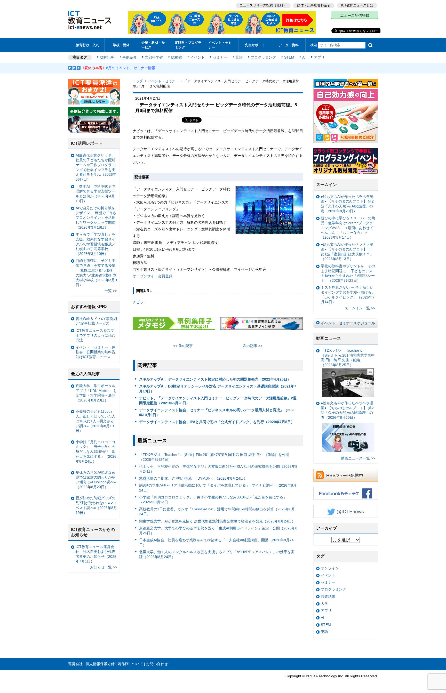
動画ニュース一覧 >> (358, 458)
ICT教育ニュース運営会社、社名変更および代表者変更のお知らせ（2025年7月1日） (96, 554)
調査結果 (328, 596)
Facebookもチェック (345, 493)
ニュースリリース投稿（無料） (263, 5)
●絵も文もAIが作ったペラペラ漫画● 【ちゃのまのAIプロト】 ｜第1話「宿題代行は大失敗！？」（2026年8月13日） (347, 251)
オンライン (330, 568)
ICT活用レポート (86, 143)
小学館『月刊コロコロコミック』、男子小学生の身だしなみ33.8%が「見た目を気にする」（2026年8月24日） (213, 499)
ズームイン (326, 184)
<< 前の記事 (183, 346)
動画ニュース (328, 338)
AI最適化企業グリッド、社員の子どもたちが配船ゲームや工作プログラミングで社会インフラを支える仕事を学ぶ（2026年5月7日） (96, 167)
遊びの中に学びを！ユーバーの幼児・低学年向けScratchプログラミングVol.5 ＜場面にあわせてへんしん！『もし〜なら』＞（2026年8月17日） (348, 227)
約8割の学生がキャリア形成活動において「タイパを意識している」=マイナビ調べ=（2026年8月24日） (218, 487)
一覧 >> (111, 291)
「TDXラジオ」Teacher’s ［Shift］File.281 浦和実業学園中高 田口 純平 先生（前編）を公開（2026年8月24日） (214, 457)
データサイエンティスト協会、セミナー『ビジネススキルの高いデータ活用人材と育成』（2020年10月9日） (217, 412)
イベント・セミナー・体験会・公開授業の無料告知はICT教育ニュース (95, 352)
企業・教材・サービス (153, 45)
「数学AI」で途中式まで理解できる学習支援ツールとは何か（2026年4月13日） (95, 193)
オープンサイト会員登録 (152, 276)
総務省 (176, 57)
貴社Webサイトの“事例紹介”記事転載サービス (96, 321)
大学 (324, 603)
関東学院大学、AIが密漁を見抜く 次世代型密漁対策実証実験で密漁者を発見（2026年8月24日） (217, 521)
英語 (239, 57)
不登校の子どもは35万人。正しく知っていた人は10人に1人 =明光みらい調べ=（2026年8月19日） (95, 421)
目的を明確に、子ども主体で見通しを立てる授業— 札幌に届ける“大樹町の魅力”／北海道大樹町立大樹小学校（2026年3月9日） (96, 273)
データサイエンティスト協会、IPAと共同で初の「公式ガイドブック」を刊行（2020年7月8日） (216, 422)
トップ (138, 81)
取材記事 (107, 57)
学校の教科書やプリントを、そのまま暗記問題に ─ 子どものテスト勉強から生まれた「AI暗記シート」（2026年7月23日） (348, 273)
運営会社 (75, 664)
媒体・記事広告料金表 (314, 5)
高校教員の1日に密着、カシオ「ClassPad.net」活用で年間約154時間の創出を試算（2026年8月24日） (217, 511)
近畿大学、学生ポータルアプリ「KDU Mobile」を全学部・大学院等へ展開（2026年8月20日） (96, 393)
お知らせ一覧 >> (103, 567)
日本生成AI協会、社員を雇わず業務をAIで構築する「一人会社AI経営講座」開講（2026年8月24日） (216, 542)
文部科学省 (154, 57)
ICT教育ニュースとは (357, 5)
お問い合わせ (157, 664)
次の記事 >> (252, 346)
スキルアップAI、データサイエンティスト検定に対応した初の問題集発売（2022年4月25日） (215, 379)
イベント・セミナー (220, 45)
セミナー (220, 57)
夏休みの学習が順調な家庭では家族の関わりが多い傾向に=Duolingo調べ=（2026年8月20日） (96, 479)
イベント (197, 57)
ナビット (140, 302)
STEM (289, 57)
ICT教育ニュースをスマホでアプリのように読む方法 (95, 335)
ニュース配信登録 (354, 15)
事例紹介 (129, 57)
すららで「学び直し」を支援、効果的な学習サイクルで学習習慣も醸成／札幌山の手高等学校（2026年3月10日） (95, 244)
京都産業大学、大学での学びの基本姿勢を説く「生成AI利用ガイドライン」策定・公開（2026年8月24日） (218, 530)
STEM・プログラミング (188, 45)
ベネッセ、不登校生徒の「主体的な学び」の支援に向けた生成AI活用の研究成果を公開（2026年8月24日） (218, 468)
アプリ (319, 57)
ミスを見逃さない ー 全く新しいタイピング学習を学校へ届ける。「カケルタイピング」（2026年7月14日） (348, 294)
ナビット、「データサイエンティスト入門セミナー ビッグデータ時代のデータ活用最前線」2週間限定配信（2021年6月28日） (218, 400)
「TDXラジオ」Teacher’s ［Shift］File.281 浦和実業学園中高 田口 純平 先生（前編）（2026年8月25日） (348, 357)
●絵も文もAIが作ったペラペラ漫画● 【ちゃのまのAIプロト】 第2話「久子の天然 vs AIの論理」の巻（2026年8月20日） (347, 204)
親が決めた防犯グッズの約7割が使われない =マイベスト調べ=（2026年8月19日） (96, 505)
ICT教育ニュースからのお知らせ (93, 532)
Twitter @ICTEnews (345, 511)
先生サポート (255, 45)
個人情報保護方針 (100, 664)
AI (304, 57)
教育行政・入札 (87, 45)
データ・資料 (288, 45)
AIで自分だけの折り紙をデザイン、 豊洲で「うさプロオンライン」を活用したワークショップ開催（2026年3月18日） (96, 217)
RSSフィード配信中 (345, 475)
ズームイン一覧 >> (360, 308)
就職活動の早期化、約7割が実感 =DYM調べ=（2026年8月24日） (193, 478)
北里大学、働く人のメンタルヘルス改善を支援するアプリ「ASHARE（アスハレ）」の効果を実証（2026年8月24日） (216, 554)
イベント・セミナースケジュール (348, 323)
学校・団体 (121, 45)
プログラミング (263, 57)
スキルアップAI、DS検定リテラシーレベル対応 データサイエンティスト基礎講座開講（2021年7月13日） (217, 388)
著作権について (130, 664)
